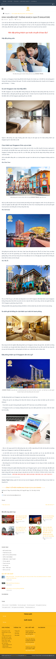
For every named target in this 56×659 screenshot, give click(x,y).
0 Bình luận (18, 19)
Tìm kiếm (4, 1)
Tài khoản (16, 1)
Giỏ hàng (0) (34, 1)
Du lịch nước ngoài (22, 605)
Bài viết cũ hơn (6, 504)
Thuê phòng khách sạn (30, 607)
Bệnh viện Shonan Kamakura (13, 583)
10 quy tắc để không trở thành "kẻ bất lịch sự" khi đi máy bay (30, 640)
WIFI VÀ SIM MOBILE (7, 557)
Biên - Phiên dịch (7, 567)
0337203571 (9, 647)
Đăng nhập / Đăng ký (24, 1)
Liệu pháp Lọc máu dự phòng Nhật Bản (15, 588)
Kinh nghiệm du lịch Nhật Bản (18, 607)
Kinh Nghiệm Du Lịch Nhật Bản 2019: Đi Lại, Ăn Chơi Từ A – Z (21, 529)
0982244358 (5, 646)
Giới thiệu (10, 1)
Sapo (25, 655)
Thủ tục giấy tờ (6, 561)
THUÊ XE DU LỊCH (7, 552)
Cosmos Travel (14, 655)
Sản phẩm (17, 635)
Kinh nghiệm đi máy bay (41, 605)
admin (12, 19)
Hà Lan (4, 622)
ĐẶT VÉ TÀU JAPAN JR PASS (9, 555)
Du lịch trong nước (31, 605)
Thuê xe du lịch (6, 563)
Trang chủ (7, 13)
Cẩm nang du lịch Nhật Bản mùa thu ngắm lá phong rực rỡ (21, 517)
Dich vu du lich (5, 605)
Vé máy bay (5, 565)
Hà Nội (4, 616)
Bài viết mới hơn (49, 504)
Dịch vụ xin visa (6, 569)
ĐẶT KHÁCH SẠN (7, 550)
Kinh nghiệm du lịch (6, 607)
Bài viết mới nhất (7, 574)
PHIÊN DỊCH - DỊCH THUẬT (9, 559)
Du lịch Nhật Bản (13, 605)
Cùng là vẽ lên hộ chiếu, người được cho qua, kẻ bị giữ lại (31, 632)
